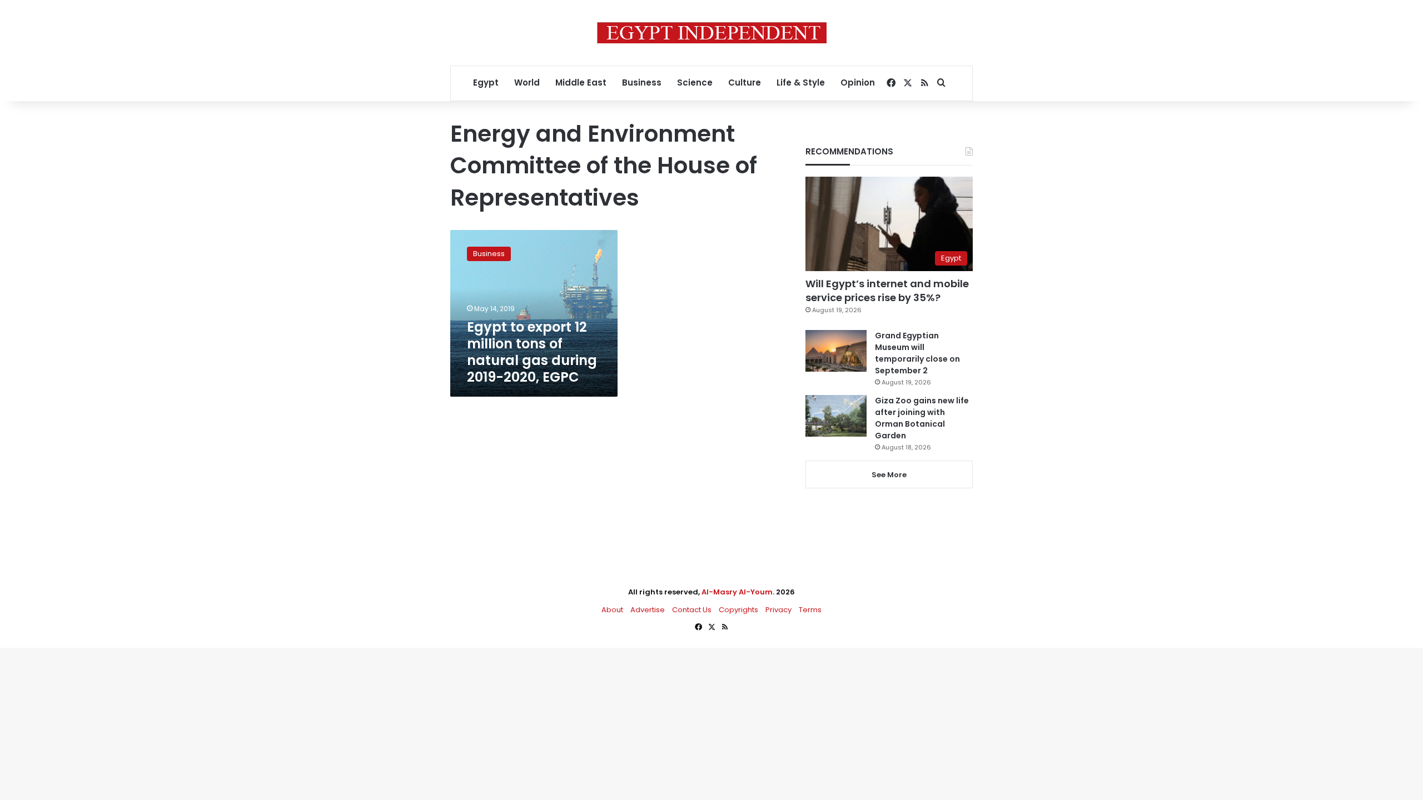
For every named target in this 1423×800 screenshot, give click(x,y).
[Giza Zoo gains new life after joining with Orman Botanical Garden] (836, 416)
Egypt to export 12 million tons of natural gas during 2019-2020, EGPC (532, 352)
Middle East (580, 82)
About (612, 609)
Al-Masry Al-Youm (737, 592)
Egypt (486, 82)
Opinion (857, 82)
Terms (810, 609)
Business (641, 82)
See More (889, 474)
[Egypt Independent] (712, 32)
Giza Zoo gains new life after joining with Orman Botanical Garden (922, 418)
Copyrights (738, 609)
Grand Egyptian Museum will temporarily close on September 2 (917, 353)
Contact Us (692, 609)
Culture (744, 82)
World (527, 82)
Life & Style (801, 82)
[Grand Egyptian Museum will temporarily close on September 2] (836, 351)
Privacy (778, 609)
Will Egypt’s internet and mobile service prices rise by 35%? (887, 290)
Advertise (647, 609)
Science (695, 82)
